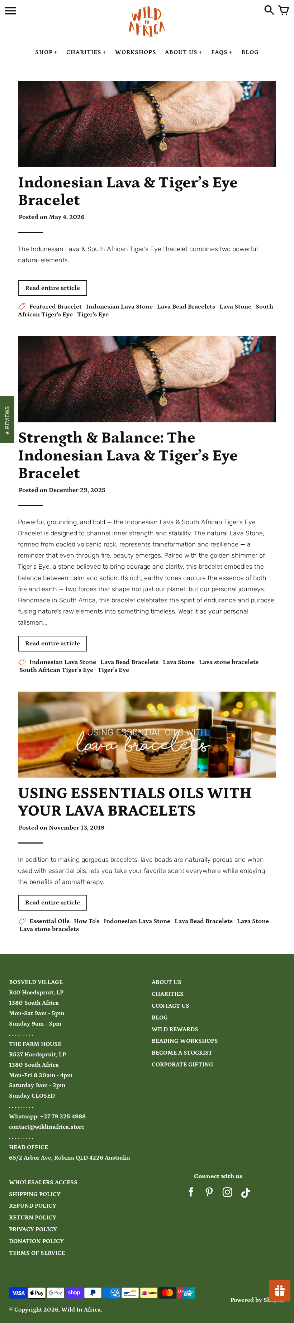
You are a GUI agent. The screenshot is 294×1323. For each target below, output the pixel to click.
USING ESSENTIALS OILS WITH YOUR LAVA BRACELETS (135, 802)
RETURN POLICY (32, 1217)
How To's (86, 921)
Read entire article (52, 288)
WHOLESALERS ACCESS (43, 1182)
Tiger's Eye (93, 314)
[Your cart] (283, 10)
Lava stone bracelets (229, 662)
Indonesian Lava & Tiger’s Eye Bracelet (128, 192)
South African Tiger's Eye (56, 670)
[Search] (269, 10)
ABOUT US (166, 982)
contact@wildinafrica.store (47, 1127)
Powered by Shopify (258, 1300)
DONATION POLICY (36, 1241)
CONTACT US (170, 1006)
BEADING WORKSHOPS (185, 1041)
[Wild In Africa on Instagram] (227, 1195)
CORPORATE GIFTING (182, 1064)
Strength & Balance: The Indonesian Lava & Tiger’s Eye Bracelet (128, 455)
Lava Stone (235, 306)
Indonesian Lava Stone (119, 306)
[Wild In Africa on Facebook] (191, 1195)
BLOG (160, 1017)
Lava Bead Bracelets (186, 306)
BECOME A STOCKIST (182, 1053)
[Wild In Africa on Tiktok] (245, 1195)
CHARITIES (168, 994)
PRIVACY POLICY (33, 1229)
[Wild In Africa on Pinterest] (209, 1195)
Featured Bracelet (55, 306)
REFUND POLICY (32, 1206)
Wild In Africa (81, 1310)
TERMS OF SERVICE (37, 1253)
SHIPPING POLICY (35, 1194)
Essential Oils (49, 921)
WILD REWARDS (175, 1029)
